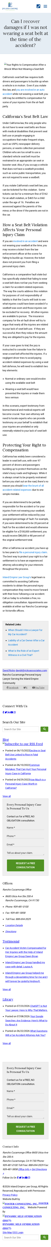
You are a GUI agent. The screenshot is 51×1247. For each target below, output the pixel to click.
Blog (6, 739)
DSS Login (18, 1232)
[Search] (44, 729)
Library (8, 999)
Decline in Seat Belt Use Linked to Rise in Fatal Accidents (25, 754)
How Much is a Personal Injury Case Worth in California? (25, 783)
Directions (10, 931)
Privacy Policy (10, 1195)
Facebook (13, 687)
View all (7, 796)
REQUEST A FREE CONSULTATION (25, 865)
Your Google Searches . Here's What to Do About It (26, 1020)
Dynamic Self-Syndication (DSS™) (21, 1226)
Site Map (7, 1232)
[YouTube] (12, 712)
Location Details (14, 925)
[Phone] (38, 6)
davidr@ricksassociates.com (31, 670)
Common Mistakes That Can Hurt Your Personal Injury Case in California (25, 769)
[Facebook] (4, 712)
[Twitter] (6, 712)
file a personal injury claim (33, 552)
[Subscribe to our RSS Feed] (23, 744)
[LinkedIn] (9, 712)
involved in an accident (25, 241)
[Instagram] (15, 712)
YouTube (39, 687)
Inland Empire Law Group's (17, 577)
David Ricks (9, 670)
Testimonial (11, 941)
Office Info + (24, 1169)
